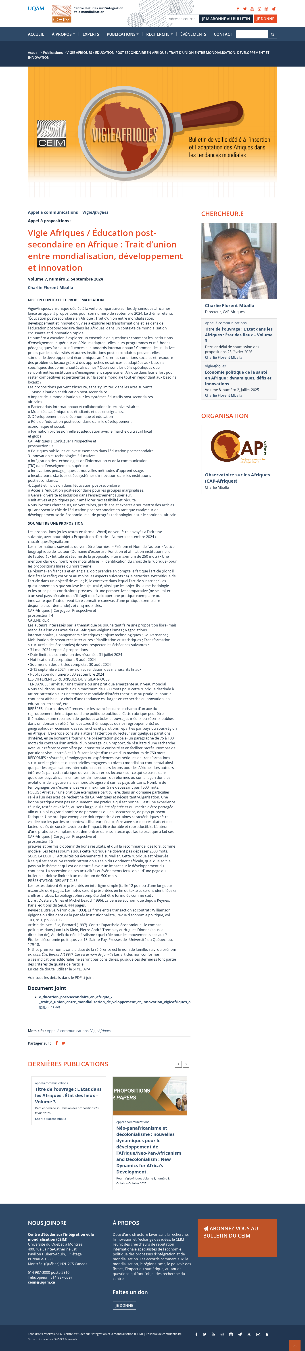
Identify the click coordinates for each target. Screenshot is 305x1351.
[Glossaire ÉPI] (249, 1334)
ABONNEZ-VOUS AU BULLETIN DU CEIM (230, 1232)
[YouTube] (252, 9)
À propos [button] (62, 34)
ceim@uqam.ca (41, 1282)
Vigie (95, 212)
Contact (223, 34)
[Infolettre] (273, 9)
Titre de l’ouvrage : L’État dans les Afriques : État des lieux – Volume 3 (68, 1095)
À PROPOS (126, 1222)
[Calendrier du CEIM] (266, 9)
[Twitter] (245, 9)
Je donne (124, 1305)
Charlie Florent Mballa (50, 287)
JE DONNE (265, 18)
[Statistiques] (258, 1334)
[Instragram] (222, 1334)
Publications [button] (121, 34)
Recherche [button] (157, 34)
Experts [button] (91, 34)
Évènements (193, 34)
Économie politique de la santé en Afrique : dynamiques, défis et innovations (238, 377)
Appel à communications (53, 212)
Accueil (36, 34)
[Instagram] (259, 9)
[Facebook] (237, 9)
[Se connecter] (267, 1334)
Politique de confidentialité (164, 1334)
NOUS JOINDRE (47, 1222)
